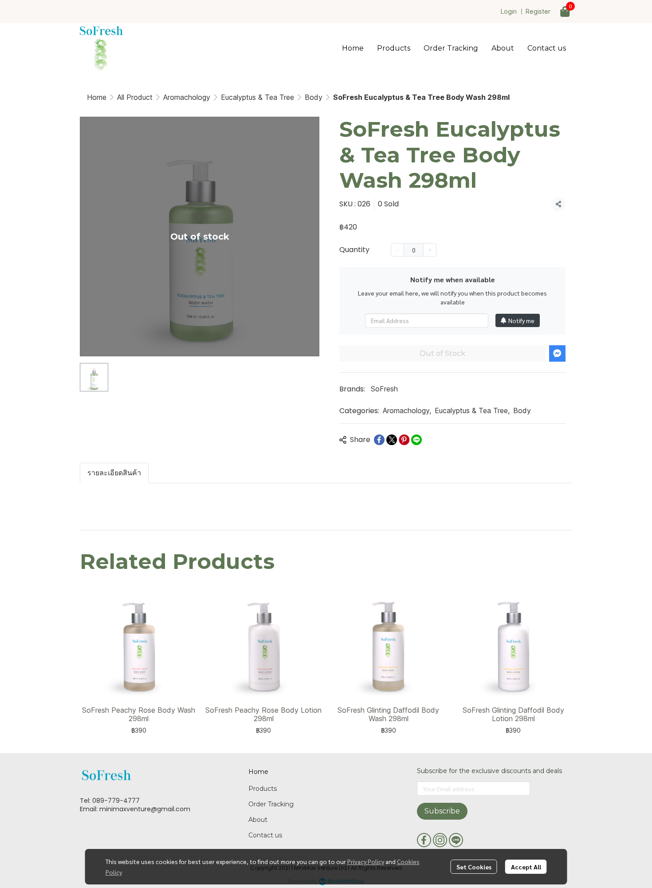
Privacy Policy (365, 861)
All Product (135, 97)
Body (313, 97)
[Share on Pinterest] (404, 439)
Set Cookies (473, 867)
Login (509, 11)
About (257, 820)
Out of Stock (442, 353)
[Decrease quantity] (397, 250)
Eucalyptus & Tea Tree (257, 97)
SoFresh (384, 388)
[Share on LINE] (416, 439)
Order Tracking (271, 804)
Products (262, 789)
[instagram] (440, 840)
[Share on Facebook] (379, 439)
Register (538, 11)
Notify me (521, 320)
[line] (456, 840)
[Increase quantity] (430, 250)
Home (96, 97)
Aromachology (186, 97)
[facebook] (424, 840)
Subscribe (442, 811)
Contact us (265, 835)
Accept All (526, 867)
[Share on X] (391, 439)
